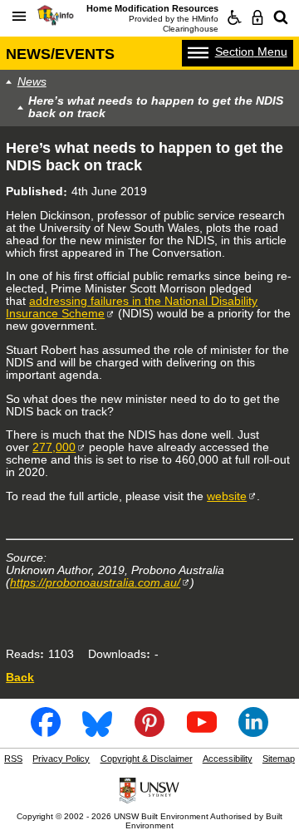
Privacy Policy (61, 759)
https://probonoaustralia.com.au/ (95, 583)
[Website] (280, 17)
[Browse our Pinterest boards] (149, 732)
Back (20, 677)
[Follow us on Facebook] (46, 732)
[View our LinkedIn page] (253, 732)
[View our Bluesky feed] (97, 732)
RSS (13, 759)
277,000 (54, 447)
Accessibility (227, 759)
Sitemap (278, 759)
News (32, 82)
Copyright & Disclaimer (146, 759)
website (227, 496)
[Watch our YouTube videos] (202, 732)
